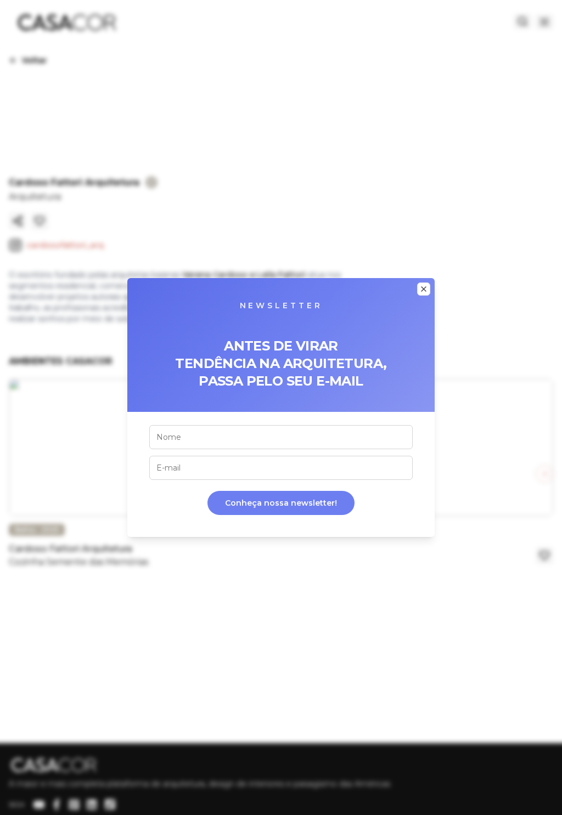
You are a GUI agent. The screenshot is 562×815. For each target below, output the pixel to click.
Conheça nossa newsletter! (281, 503)
